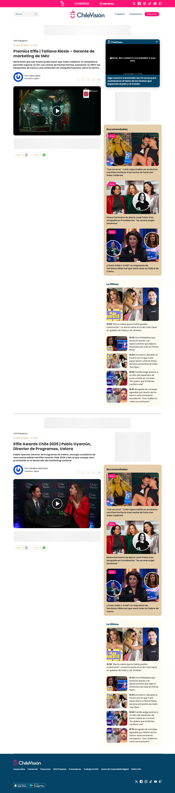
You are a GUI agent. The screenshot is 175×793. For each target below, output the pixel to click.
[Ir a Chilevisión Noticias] (82, 4)
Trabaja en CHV (91, 769)
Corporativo (19, 769)
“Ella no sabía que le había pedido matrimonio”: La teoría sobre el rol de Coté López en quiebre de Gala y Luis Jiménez (132, 327)
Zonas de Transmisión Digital (115, 769)
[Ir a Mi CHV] (62, 3)
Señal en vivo (152, 14)
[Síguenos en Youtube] (155, 3)
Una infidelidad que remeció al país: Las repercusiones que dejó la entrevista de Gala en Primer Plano (143, 343)
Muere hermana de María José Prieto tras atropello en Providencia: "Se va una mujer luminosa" (131, 220)
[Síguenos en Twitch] (160, 3)
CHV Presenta (20, 40)
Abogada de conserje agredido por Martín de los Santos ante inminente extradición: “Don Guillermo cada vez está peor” (143, 395)
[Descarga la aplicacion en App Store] (37, 785)
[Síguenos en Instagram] (144, 3)
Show (112, 136)
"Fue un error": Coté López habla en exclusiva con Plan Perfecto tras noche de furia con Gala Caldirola (132, 172)
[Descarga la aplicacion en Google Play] (20, 785)
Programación (135, 14)
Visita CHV (136, 769)
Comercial (33, 769)
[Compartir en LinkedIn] (94, 80)
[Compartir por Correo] (99, 80)
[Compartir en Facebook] (78, 80)
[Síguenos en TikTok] (149, 3)
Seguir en (20, 155)
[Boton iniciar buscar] (36, 14)
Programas (120, 14)
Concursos (45, 769)
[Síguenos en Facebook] (139, 3)
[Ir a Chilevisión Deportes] (107, 3)
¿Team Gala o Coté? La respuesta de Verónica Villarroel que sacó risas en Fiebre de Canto (133, 268)
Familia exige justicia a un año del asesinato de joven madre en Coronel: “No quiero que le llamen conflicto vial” (143, 378)
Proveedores (75, 769)
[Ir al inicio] (87, 14)
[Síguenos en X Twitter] (134, 3)
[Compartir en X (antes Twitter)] (88, 80)
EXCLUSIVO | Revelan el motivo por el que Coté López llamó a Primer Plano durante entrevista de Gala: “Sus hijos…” (143, 361)
